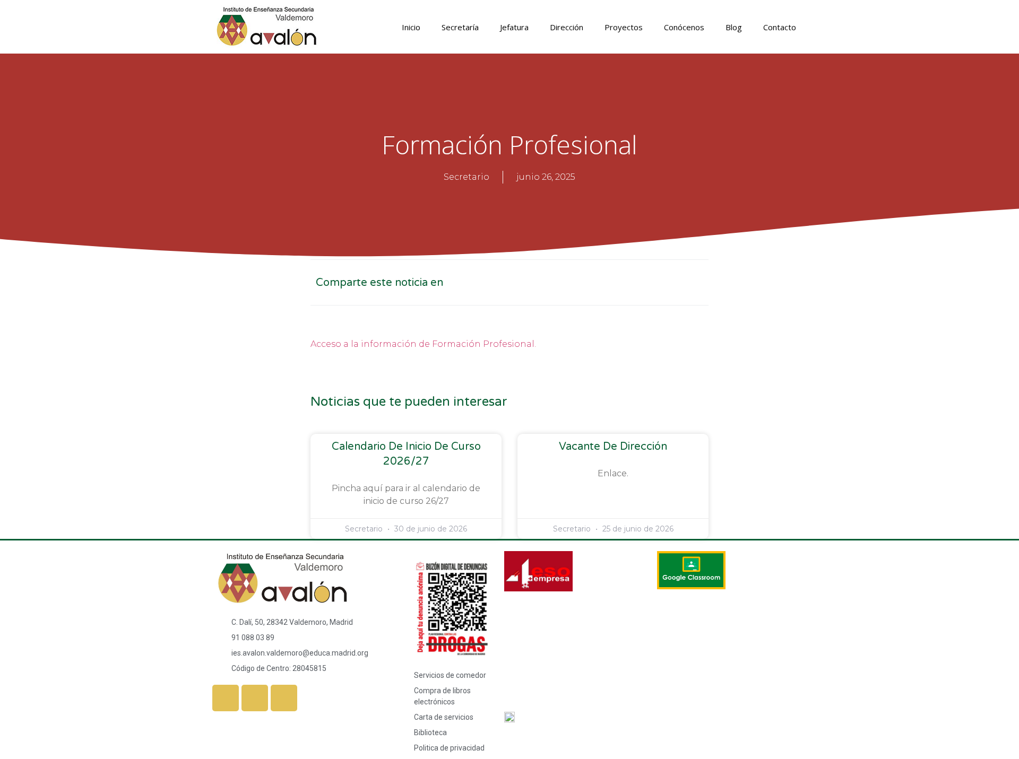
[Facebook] (225, 698)
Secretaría (460, 27)
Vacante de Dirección (613, 446)
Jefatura (514, 27)
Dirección (566, 27)
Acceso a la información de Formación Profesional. (423, 344)
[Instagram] (254, 698)
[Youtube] (284, 698)
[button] (593, 282)
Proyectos (624, 27)
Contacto (779, 27)
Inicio (411, 27)
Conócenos (684, 27)
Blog (734, 27)
